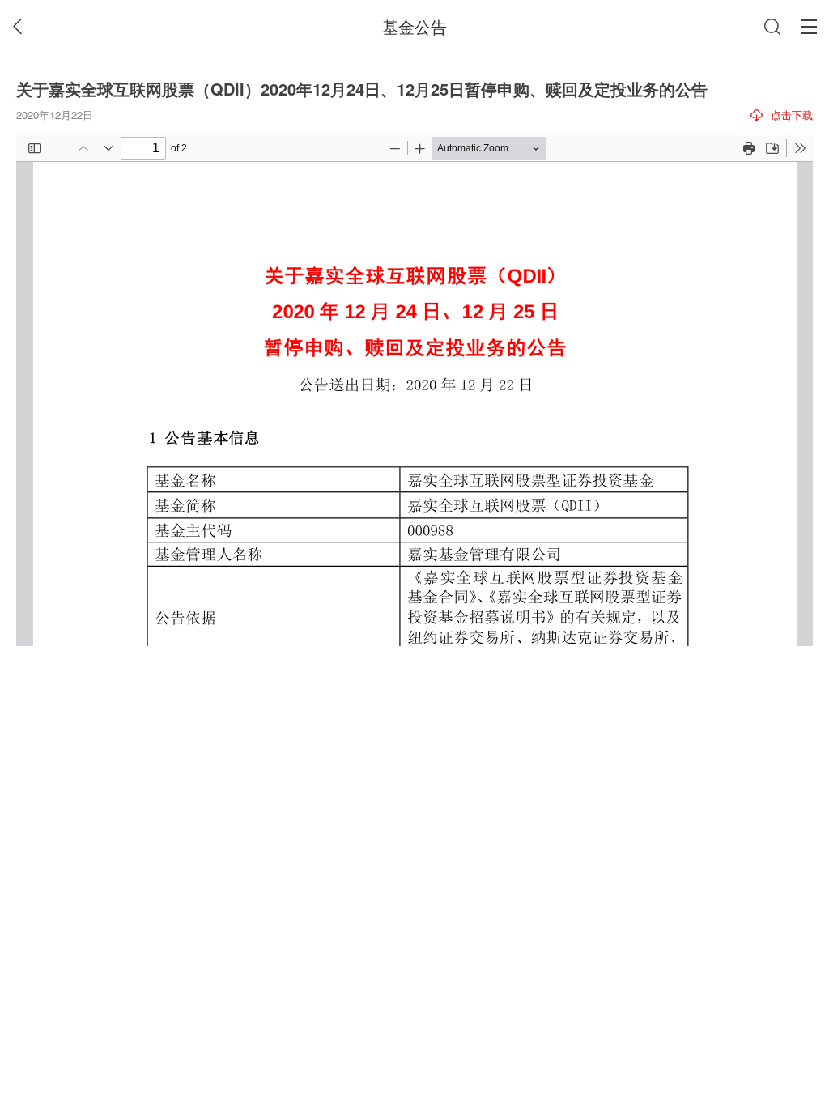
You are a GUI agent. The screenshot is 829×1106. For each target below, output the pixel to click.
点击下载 (792, 114)
